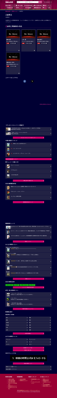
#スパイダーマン (9, 285)
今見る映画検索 (47, 2)
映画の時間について (28, 363)
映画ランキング (47, 5)
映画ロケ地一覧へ (28, 350)
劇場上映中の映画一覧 (28, 180)
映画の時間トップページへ (11, 369)
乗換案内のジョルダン (24, 390)
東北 (30, 322)
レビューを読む (47, 7)
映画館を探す (10, 7)
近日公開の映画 (38, 5)
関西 (7, 320)
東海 (30, 320)
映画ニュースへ (28, 241)
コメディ (8, 344)
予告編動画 (28, 7)
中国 (7, 327)
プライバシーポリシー (35, 390)
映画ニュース (20, 7)
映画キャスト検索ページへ (11, 366)
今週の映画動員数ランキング (11, 159)
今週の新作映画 (29, 5)
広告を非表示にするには (45, 104)
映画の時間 (7, 11)
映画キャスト (15, 11)
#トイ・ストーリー (24, 285)
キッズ (30, 341)
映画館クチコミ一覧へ (28, 347)
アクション (8, 339)
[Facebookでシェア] (24, 81)
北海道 (7, 322)
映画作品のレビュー (12, 385)
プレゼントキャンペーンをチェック (28, 137)
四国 (30, 327)
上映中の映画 (20, 5)
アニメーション (32, 339)
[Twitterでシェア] (32, 81)
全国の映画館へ (28, 333)
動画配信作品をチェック (28, 202)
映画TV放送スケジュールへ (28, 308)
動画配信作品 (38, 7)
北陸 (30, 325)
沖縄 (30, 329)
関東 (30, 317)
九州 (7, 329)
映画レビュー (28, 278)
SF (6, 341)
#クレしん (16, 285)
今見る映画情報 (46, 384)
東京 (7, 317)
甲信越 (7, 325)
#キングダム (31, 285)
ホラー (30, 344)
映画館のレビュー (24, 380)
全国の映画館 (23, 379)
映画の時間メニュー (10, 5)
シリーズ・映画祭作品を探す (28, 287)
